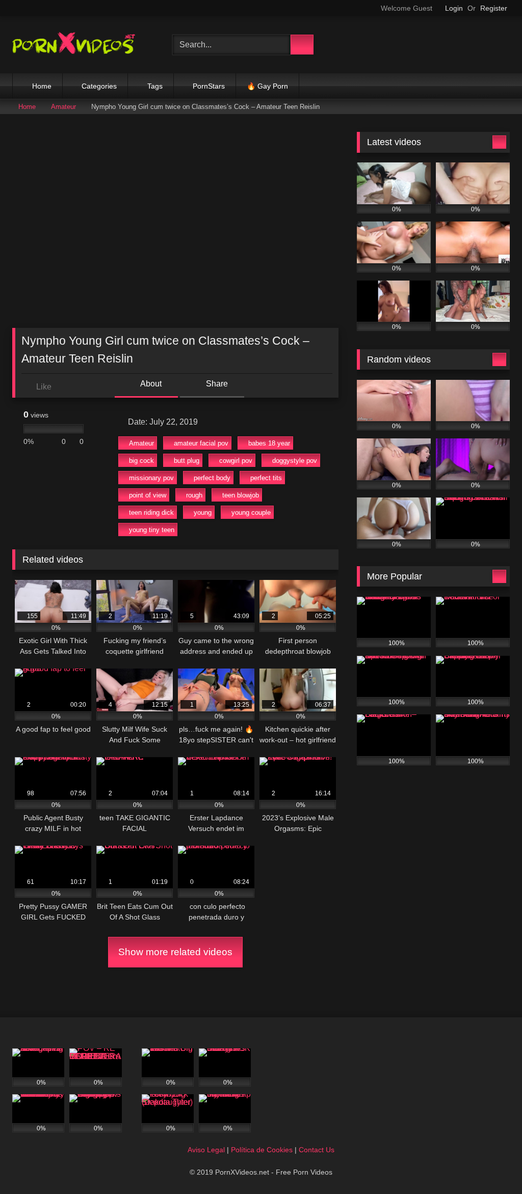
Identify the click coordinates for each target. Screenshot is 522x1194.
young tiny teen (151, 530)
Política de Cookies (262, 1150)
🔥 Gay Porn (267, 86)
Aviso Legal (206, 1150)
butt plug (186, 460)
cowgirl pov (235, 460)
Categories (99, 86)
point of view (147, 495)
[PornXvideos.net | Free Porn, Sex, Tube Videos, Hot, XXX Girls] (80, 45)
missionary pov (151, 478)
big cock (141, 460)
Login (454, 8)
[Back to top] (491, 1164)
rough (194, 495)
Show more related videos (175, 952)
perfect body (212, 478)
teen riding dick (151, 512)
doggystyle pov (294, 460)
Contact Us (316, 1150)
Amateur (63, 106)
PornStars (209, 86)
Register (493, 8)
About (150, 383)
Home (41, 86)
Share (216, 383)
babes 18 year (269, 443)
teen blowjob (240, 495)
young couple (251, 512)
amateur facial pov (201, 443)
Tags (155, 86)
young (203, 512)
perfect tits (266, 478)
